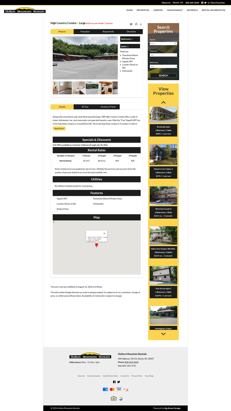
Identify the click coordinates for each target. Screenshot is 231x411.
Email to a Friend (108, 107)
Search (163, 75)
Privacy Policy (137, 376)
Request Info (108, 31)
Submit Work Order (110, 376)
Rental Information (213, 10)
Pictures (62, 31)
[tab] (97, 129)
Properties (143, 10)
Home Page (149, 376)
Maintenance (175, 10)
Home (129, 10)
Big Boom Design (172, 408)
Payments (192, 10)
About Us (166, 2)
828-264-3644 (192, 2)
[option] (85, 57)
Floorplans (85, 31)
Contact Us (125, 376)
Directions (131, 31)
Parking (158, 10)
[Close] (104, 233)
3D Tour (85, 107)
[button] (96, 245)
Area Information (93, 376)
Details (62, 107)
